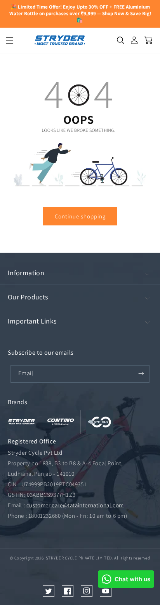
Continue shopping (80, 216)
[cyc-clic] (99, 422)
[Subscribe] (141, 374)
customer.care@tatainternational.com (75, 505)
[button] (7, 40)
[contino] (60, 422)
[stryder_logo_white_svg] (21, 422)
